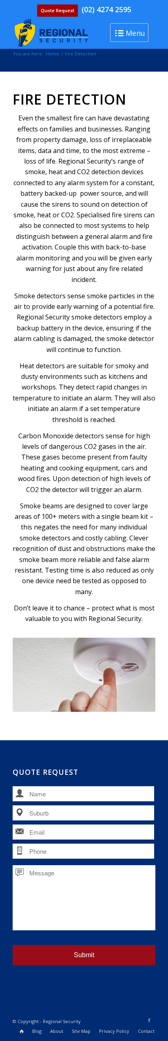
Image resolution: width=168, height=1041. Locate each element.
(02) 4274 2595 (106, 9)
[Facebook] (149, 1020)
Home (52, 53)
